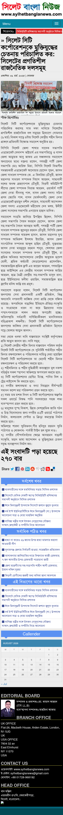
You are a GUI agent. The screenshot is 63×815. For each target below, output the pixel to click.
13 (31, 664)
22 (49, 669)
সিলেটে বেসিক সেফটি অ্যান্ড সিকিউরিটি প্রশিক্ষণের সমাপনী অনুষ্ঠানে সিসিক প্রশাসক (29, 497)
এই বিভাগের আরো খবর (31, 581)
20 (31, 669)
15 (49, 664)
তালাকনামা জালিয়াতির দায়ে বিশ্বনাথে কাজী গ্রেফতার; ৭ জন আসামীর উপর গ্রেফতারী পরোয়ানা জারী (31, 557)
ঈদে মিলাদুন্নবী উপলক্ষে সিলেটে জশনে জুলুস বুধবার (31, 505)
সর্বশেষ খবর (31, 481)
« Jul (4, 684)
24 (5, 674)
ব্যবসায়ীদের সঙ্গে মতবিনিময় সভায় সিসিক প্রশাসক (31, 489)
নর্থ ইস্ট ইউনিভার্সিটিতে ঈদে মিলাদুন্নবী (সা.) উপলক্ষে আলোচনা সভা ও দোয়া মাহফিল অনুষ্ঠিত (31, 513)
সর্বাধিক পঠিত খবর (31, 531)
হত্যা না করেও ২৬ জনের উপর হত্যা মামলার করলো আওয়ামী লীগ (30, 542)
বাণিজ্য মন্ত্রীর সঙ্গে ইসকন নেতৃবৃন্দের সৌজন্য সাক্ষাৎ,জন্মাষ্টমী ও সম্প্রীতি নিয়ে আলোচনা (26, 523)
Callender (31, 633)
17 (5, 669)
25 (14, 674)
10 (5, 664)
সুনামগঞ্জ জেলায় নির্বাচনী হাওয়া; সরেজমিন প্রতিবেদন (32, 550)
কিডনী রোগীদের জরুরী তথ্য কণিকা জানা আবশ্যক (30, 575)
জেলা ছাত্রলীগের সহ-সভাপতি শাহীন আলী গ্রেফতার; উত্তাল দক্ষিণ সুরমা (29, 567)
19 (23, 669)
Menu (6, 23)
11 (14, 664)
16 (58, 664)
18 (14, 669)
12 (23, 664)
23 (58, 669)
